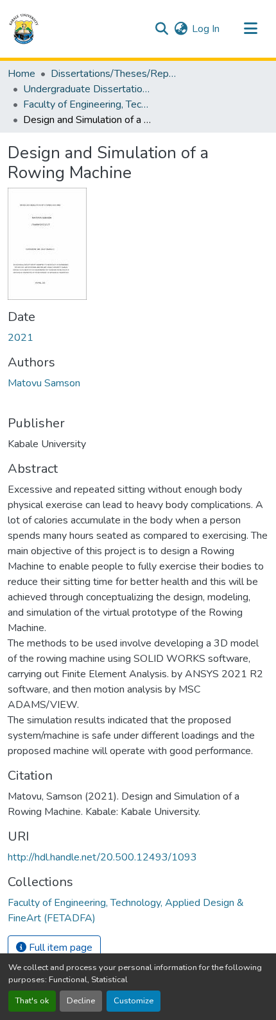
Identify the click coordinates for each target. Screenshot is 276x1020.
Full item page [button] (59, 948)
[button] (24, 29)
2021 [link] (20, 338)
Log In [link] (206, 29)
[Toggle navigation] (250, 29)
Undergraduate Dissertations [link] (87, 89)
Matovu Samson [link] (44, 383)
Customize (133, 1001)
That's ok (32, 1001)
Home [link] (21, 74)
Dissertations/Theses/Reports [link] (115, 74)
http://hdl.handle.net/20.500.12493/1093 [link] (102, 857)
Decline (81, 1001)
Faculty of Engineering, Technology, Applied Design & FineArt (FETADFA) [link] (87, 104)
